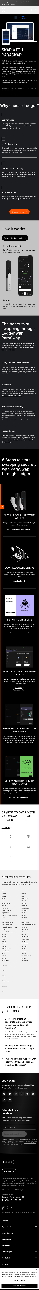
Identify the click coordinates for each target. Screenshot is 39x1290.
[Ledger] (3, 10)
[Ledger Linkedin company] (33, 1093)
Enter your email (9, 1127)
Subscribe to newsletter (13, 1134)
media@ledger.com (20, 1088)
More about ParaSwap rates (12, 396)
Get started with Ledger (18, 633)
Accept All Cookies (19, 1286)
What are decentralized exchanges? (15, 420)
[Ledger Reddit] (4, 1093)
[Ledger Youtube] (27, 1093)
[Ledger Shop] (31, 10)
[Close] (36, 1270)
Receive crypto (18, 690)
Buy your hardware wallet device (18, 529)
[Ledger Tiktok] (4, 1099)
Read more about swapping (18, 797)
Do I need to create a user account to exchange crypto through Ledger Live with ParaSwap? (18, 1023)
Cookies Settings (19, 1280)
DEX (13, 72)
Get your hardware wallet (13, 238)
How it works (6, 442)
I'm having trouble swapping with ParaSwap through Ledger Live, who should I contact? (20, 1062)
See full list (6, 827)
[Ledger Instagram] (15, 1093)
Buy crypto (18, 687)
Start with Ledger (18, 212)
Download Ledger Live (18, 581)
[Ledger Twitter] (21, 1093)
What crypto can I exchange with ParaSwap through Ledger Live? (19, 1048)
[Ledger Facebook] (9, 1093)
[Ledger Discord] (9, 1099)
